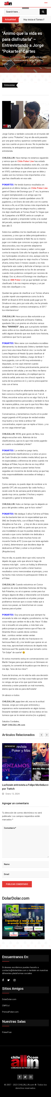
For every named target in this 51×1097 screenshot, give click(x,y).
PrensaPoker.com (10, 1012)
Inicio (6, 57)
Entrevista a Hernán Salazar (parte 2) (23, 784)
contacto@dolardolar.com (14, 970)
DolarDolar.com (9, 999)
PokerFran (7, 1032)
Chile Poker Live (25, 161)
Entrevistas (16, 57)
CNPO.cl (5, 1005)
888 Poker (15, 280)
